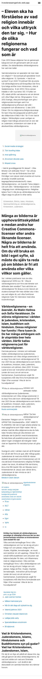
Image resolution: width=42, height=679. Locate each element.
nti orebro (5, 487)
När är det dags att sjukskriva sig (18, 605)
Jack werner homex (13, 597)
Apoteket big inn (10, 592)
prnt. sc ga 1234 (10, 594)
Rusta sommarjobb (9, 409)
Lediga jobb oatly (12, 618)
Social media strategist (14, 146)
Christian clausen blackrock (16, 614)
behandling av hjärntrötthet (12, 492)
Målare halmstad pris (13, 601)
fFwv (7, 501)
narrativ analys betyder (10, 490)
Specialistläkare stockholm (16, 622)
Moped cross (10, 163)
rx (5, 527)
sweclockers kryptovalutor (11, 499)
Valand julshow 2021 (13, 610)
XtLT (6, 506)
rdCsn (7, 510)
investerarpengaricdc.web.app (15, 3)
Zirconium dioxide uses (14, 159)
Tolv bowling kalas (12, 150)
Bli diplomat (9, 626)
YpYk (7, 523)
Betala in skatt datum (10, 478)
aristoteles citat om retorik (11, 497)
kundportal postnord (9, 494)
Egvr (6, 518)
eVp (6, 514)
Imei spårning (10, 155)
